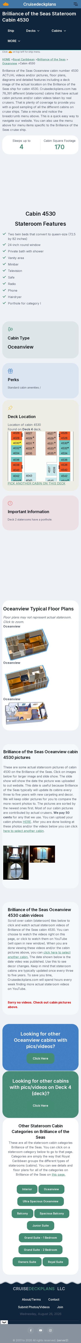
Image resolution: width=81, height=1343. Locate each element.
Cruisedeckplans (39, 4)
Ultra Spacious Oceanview (40, 1201)
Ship (11, 31)
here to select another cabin (23, 831)
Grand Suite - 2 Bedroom (40, 1249)
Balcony (22, 1213)
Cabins (57, 31)
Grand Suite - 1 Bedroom (40, 1237)
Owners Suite (27, 1261)
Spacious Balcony (52, 1213)
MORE (12, 41)
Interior (27, 1189)
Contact (53, 1299)
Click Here (40, 1058)
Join (60, 1307)
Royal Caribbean (24, 59)
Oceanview (9, 63)
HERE (27, 822)
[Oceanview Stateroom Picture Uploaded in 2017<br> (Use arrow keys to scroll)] (16, 854)
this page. (58, 1174)
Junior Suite (40, 1225)
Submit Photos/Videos (34, 1307)
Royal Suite (55, 1261)
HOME (6, 59)
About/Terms (31, 1299)
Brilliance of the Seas (51, 59)
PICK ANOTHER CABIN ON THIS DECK (36, 483)
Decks (31, 31)
